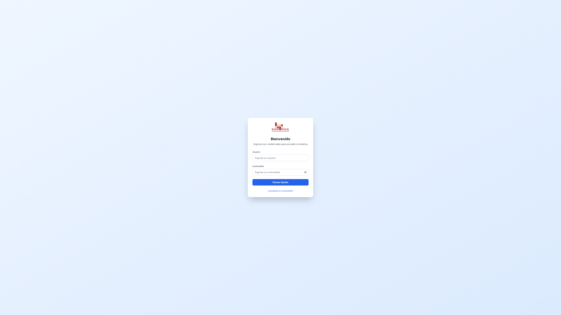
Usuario (256, 151)
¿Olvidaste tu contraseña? (280, 190)
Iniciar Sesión (280, 182)
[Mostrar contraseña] (306, 172)
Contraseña (258, 166)
